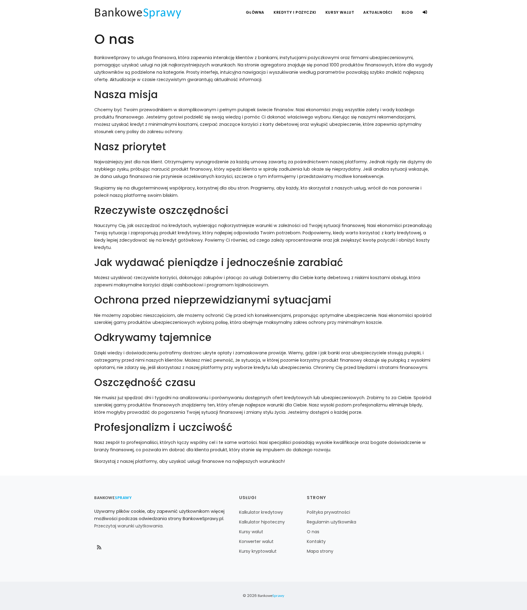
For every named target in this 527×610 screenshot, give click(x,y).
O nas (313, 532)
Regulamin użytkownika (331, 522)
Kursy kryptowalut (258, 551)
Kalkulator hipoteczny (262, 522)
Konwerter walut (256, 541)
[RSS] (99, 547)
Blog (407, 12)
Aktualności (378, 12)
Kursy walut (251, 532)
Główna (255, 12)
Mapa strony (320, 551)
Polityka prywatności (328, 512)
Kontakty (316, 541)
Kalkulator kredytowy (261, 512)
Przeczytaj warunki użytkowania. (128, 526)
